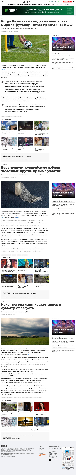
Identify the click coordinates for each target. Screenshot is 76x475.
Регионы (45, 4)
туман (19, 397)
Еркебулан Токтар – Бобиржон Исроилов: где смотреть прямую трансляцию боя (63, 47)
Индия (3, 254)
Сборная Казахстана (17, 116)
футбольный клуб (9, 116)
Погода (15, 397)
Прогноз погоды (10, 397)
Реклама (40, 449)
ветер (23, 397)
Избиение (19, 254)
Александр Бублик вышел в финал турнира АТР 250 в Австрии (17, 156)
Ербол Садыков (4, 314)
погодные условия (29, 397)
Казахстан (4, 397)
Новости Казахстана (11, 4)
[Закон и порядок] (52, 1)
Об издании (41, 448)
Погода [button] (66, 4)
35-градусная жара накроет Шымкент (11, 438)
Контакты (41, 453)
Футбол (3, 116)
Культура (40, 4)
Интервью (26, 4)
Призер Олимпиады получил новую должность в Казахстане (17, 159)
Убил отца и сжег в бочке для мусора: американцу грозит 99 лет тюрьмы (19, 293)
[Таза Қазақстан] (59, 1)
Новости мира (20, 4)
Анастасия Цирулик (5, 177)
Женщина (14, 254)
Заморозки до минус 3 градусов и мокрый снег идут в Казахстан (18, 434)
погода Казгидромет (37, 397)
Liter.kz (3, 69)
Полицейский (8, 254)
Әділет (48, 4)
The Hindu (16, 217)
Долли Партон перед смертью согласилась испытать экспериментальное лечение (21, 296)
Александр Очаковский (6, 31)
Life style (31, 4)
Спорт (35, 4)
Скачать (63, 467)
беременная (24, 254)
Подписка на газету (68, 1)
